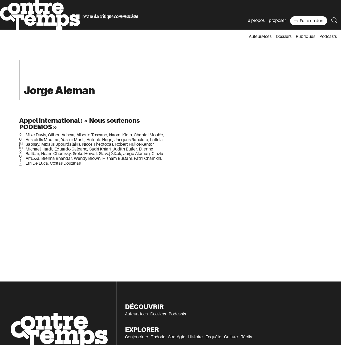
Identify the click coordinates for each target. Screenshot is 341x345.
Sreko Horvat (85, 153)
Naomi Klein (120, 135)
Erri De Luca (37, 163)
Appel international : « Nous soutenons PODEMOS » (79, 123)
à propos (256, 20)
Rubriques (305, 36)
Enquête (213, 337)
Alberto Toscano (91, 135)
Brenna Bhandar (56, 158)
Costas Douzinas (65, 163)
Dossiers (283, 36)
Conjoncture (136, 337)
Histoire (195, 337)
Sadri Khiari (100, 149)
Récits (246, 337)
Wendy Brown (87, 158)
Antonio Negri (99, 139)
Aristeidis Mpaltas (42, 139)
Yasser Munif (73, 139)
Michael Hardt (39, 149)
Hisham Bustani (117, 158)
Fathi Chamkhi (147, 158)
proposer (277, 20)
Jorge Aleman (136, 153)
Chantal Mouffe (148, 135)
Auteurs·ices (260, 36)
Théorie (158, 337)
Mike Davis (36, 135)
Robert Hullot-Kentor (134, 144)
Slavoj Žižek (110, 153)
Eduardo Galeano (70, 149)
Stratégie (176, 337)
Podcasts (328, 36)
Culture (231, 337)
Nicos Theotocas (97, 144)
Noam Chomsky (56, 153)
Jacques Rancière (131, 139)
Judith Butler (125, 149)
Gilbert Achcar (61, 135)
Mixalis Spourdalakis (60, 144)
